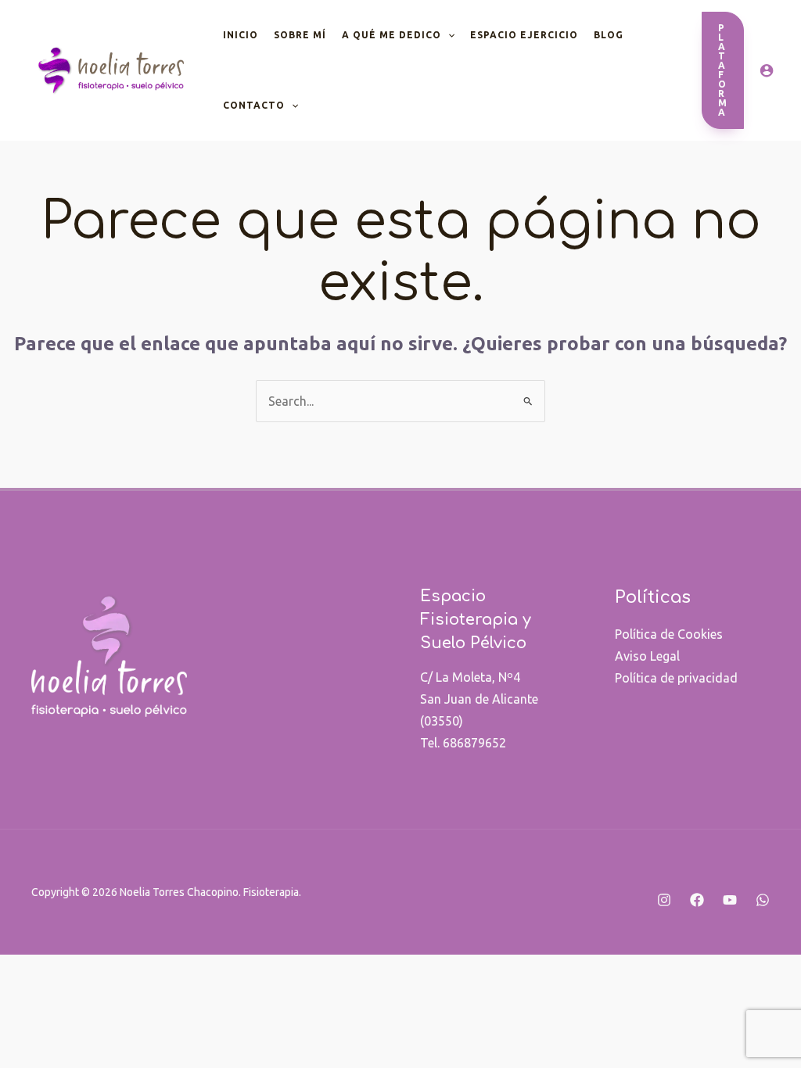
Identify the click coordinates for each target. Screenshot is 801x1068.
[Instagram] (664, 900)
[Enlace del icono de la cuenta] (767, 70)
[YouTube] (730, 900)
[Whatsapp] (763, 900)
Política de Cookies (669, 634)
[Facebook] (697, 900)
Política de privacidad (676, 678)
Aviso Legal (647, 656)
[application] (447, 35)
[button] (723, 70)
